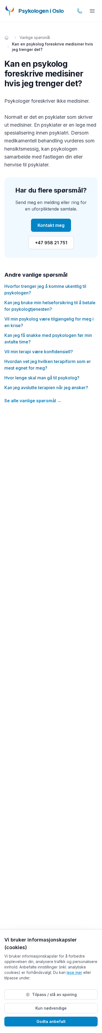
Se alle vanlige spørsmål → (32, 400)
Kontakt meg (51, 225)
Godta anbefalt (51, 1021)
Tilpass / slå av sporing (54, 994)
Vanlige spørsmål (35, 37)
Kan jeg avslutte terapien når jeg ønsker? (46, 387)
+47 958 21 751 (51, 242)
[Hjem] (6, 37)
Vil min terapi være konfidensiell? (38, 351)
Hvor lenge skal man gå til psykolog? (41, 377)
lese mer (74, 972)
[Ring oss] (80, 11)
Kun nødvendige (51, 1008)
